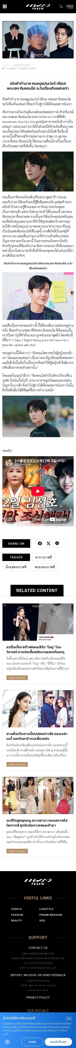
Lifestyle (46, 909)
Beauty (16, 920)
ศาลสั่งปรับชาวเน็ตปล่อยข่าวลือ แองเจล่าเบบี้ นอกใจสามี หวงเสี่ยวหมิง (36, 736)
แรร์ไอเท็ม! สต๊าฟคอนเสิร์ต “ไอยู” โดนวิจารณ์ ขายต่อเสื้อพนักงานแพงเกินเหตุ (35, 649)
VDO (42, 920)
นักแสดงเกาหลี (16, 567)
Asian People (22, 65)
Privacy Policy (38, 997)
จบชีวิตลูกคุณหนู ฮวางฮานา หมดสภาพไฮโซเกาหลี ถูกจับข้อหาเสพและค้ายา (37, 823)
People (16, 909)
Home (5, 65)
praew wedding (50, 914)
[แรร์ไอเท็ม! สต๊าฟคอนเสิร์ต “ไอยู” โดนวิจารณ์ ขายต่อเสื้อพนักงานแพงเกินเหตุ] (38, 622)
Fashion (17, 914)
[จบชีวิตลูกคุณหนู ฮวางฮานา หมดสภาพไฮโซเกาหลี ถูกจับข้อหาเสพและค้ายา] (38, 795)
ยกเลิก (32, 1042)
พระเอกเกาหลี (45, 567)
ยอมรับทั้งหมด (58, 1042)
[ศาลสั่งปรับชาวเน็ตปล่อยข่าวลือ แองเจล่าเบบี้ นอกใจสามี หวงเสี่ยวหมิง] (38, 708)
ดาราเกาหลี (43, 557)
